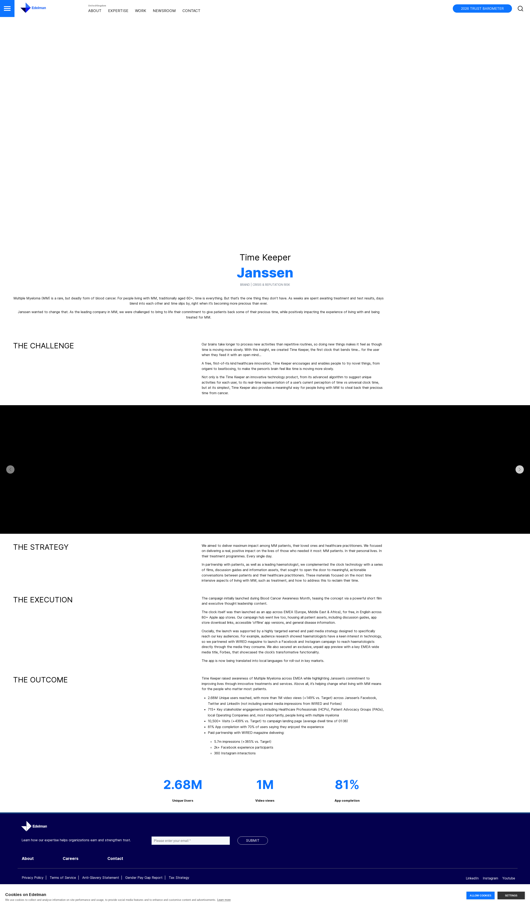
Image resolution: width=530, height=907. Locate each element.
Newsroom (164, 11)
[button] (7, 8)
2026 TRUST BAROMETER (482, 8)
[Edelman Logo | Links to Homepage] (27, 9)
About (94, 11)
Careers (70, 858)
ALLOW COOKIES (480, 895)
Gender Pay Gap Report (144, 877)
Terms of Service (63, 877)
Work (140, 11)
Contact (191, 11)
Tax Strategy (179, 877)
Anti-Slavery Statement (100, 877)
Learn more (224, 899)
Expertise (118, 11)
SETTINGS (511, 895)
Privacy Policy (32, 877)
